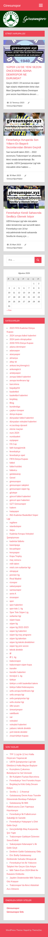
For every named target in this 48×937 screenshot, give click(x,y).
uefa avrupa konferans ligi (22, 691)
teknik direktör (16, 650)
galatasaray (15, 474)
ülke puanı (14, 706)
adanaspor (15, 350)
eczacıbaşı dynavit (18, 425)
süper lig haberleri (18, 631)
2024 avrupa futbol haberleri (23, 335)
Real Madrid (15, 579)
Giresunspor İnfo (15, 912)
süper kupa (15, 620)
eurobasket (15, 436)
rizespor (13, 582)
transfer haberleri (18, 672)
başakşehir (15, 388)
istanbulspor (15, 526)
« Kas (9, 310)
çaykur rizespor (17, 410)
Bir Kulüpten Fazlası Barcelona (24, 777)
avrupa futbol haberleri (20, 377)
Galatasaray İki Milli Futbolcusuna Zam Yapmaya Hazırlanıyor (20, 807)
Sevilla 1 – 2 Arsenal (19, 792)
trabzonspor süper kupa (21, 665)
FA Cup (13, 444)
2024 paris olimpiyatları (21, 339)
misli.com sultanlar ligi (20, 567)
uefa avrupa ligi (17, 695)
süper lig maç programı (20, 635)
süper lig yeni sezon (19, 646)
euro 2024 (14, 433)
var (11, 717)
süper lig (14, 623)
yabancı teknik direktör (20, 728)
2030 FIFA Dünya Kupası (21, 343)
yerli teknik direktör (18, 732)
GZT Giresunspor (18, 504)
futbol (12, 463)
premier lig (15, 575)
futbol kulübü (16, 466)
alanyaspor (15, 354)
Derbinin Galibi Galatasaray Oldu (25, 851)
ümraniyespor (16, 709)
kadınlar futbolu (17, 541)
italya (12, 530)
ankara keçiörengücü (19, 365)
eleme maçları (16, 429)
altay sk (13, 362)
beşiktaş (13, 399)
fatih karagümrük (17, 448)
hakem (13, 508)
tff (10, 653)
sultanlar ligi (15, 616)
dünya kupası (16, 414)
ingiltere (13, 522)
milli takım (14, 564)
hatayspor (14, 511)
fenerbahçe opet (17, 455)
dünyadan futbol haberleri (22, 418)
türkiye (13, 680)
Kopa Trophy (16, 556)
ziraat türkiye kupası (19, 736)
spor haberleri (16, 605)
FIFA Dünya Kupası (19, 459)
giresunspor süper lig (19, 489)
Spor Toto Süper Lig (19, 612)
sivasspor (14, 597)
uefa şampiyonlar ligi (19, 698)
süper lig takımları (18, 638)
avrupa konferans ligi (19, 380)
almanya (14, 358)
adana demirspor (18, 347)
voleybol (14, 721)
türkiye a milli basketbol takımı (24, 683)
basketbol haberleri (19, 395)
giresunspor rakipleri (19, 485)
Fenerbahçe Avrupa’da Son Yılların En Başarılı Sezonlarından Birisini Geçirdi (23, 143)
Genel (12, 478)
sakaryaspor (15, 586)
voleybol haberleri (18, 724)
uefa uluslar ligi (17, 702)
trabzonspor (15, 661)
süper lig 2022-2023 (19, 627)
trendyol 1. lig (16, 676)
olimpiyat (14, 571)
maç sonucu (15, 560)
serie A (13, 594)
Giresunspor (12, 5)
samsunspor (15, 590)
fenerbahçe (15, 451)
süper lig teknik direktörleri (22, 642)
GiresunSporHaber (15, 106)
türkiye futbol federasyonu (22, 687)
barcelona (14, 384)
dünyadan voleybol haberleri (23, 421)
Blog (12, 403)
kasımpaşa (15, 545)
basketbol (14, 392)
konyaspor (14, 552)
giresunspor (15, 481)
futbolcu (13, 470)
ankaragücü (15, 369)
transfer (13, 668)
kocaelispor (15, 549)
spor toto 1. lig (16, 608)
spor (12, 601)
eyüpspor (14, 440)
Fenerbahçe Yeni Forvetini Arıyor (25, 780)
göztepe (13, 493)
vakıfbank (14, 713)
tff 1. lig (13, 657)
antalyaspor (15, 373)
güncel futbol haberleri (20, 496)
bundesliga (15, 407)
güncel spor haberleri (20, 500)
